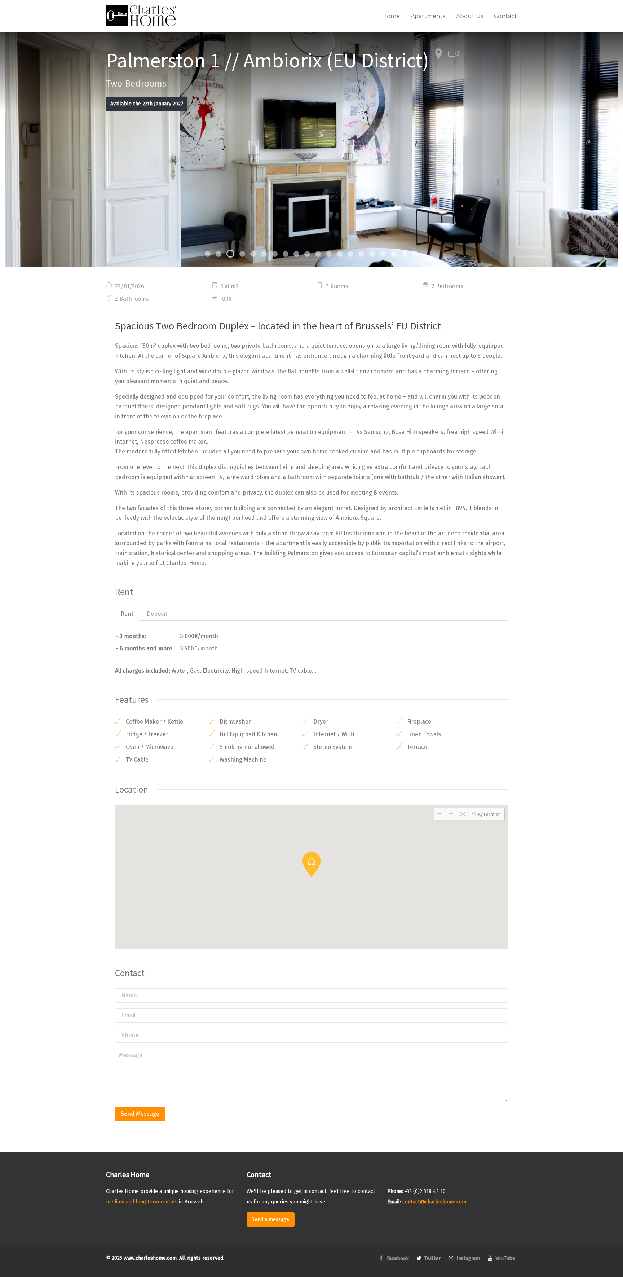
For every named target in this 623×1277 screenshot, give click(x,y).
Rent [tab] (127, 613)
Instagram (467, 1258)
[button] (311, 864)
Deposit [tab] (157, 613)
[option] (311, 149)
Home (391, 16)
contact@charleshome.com (434, 1202)
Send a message (270, 1219)
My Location (488, 814)
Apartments (428, 16)
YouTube (504, 1258)
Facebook (397, 1258)
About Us (469, 16)
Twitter (432, 1258)
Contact (505, 16)
